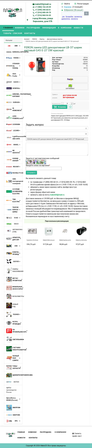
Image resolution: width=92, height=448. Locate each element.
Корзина (67, 7)
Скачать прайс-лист (77, 434)
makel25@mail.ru (43, 4)
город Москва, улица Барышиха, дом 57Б (42, 19)
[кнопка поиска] (86, 13)
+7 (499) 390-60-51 (43, 10)
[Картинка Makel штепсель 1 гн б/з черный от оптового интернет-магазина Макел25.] (81, 231)
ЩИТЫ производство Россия (11, 390)
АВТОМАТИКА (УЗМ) (17, 231)
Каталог (9, 40)
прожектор (78, 16)
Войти (67, 4)
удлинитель (65, 19)
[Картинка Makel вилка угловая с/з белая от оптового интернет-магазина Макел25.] (65, 231)
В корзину (62, 107)
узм (63, 16)
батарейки (69, 16)
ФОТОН (16, 382)
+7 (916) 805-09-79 (43, 12)
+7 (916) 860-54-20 (43, 15)
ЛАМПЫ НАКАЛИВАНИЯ (17, 270)
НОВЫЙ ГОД (15, 305)
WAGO (16, 224)
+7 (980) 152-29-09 (43, 7)
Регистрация (83, 4)
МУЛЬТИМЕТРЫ (17, 296)
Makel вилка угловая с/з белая (69, 240)
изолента (74, 19)
